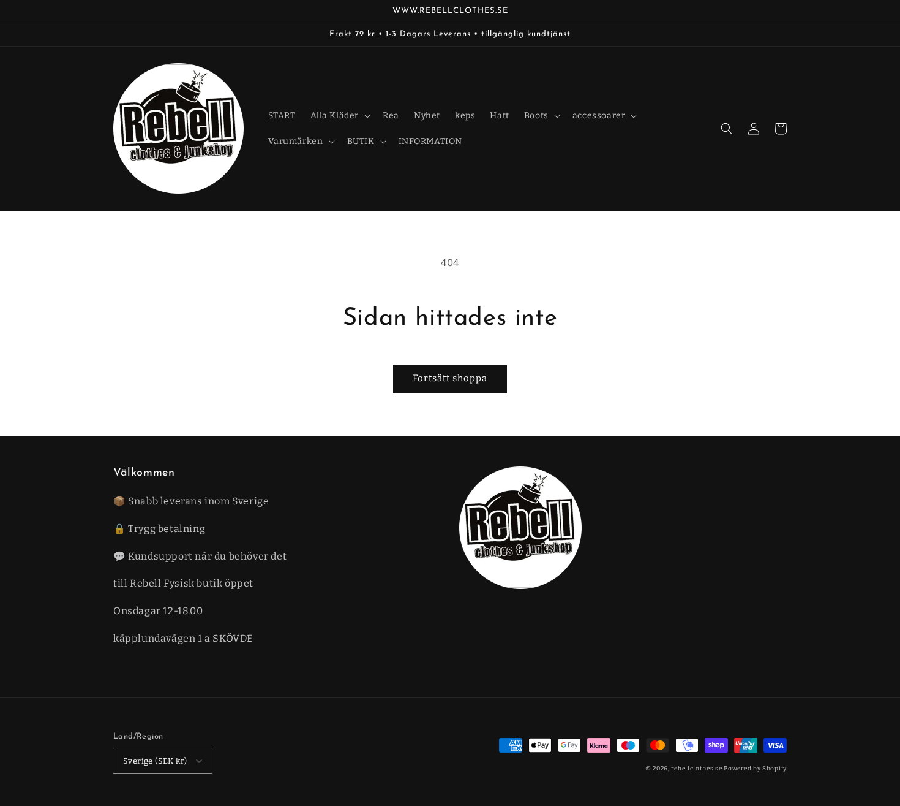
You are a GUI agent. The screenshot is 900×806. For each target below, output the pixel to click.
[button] (726, 128)
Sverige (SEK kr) (155, 761)
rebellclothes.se (696, 768)
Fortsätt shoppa (450, 378)
